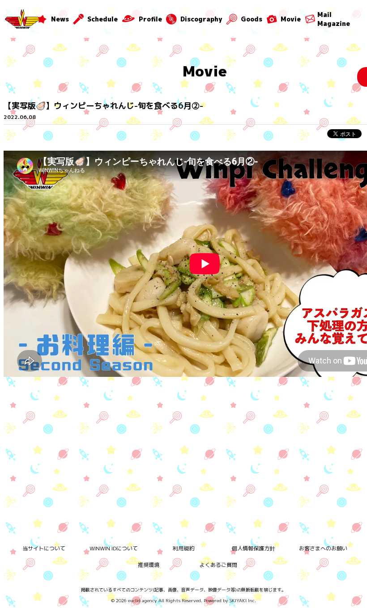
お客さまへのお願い (323, 548)
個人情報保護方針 (253, 548)
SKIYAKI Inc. (243, 600)
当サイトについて (43, 548)
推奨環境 (148, 565)
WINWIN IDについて (114, 548)
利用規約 (183, 548)
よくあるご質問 (218, 565)
